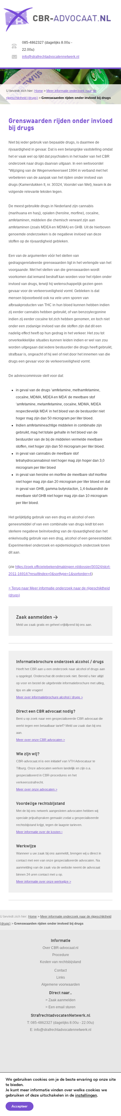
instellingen (86, 1095)
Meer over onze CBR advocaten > (40, 739)
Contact (60, 970)
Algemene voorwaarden (60, 984)
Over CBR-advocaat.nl (60, 948)
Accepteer (19, 1106)
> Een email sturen (60, 1007)
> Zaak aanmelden (60, 1000)
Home (38, 90)
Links (60, 977)
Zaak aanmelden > (37, 617)
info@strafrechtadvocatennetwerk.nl (50, 57)
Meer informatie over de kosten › (39, 832)
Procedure (60, 955)
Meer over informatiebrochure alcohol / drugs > (49, 697)
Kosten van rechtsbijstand (60, 962)
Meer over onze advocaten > (36, 789)
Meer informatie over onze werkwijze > (43, 881)
